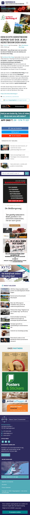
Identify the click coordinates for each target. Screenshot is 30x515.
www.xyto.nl (6, 435)
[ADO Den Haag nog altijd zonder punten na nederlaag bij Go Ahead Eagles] (5, 291)
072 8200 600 (7, 431)
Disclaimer (4, 484)
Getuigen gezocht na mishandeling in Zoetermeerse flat (19, 325)
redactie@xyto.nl (7, 433)
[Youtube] (6, 441)
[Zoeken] (27, 173)
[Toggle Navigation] (27, 3)
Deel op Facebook (16, 128)
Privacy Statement (6, 487)
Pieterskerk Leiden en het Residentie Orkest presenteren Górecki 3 (19, 339)
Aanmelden (5, 455)
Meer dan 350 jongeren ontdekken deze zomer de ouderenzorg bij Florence (17, 304)
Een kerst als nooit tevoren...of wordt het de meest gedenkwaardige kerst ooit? (18, 147)
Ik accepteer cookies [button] (15, 512)
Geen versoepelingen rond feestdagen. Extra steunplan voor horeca (19, 157)
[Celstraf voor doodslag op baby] (5, 333)
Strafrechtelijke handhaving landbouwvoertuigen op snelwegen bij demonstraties (18, 318)
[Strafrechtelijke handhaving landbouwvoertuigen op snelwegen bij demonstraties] (5, 319)
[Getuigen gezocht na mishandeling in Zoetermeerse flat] (5, 326)
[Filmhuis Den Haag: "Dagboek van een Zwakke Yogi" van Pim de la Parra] (5, 312)
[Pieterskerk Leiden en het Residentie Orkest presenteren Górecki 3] (5, 340)
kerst (3, 96)
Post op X (16, 132)
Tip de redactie (16, 136)
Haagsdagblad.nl (10, 2)
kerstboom (9, 96)
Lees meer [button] (18, 508)
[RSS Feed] (9, 441)
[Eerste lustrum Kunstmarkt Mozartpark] (5, 298)
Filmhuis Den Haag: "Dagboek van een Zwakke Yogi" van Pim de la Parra (19, 311)
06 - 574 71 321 (21, 120)
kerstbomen (15, 96)
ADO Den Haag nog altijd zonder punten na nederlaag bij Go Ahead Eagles (19, 290)
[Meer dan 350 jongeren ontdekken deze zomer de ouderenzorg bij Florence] (5, 305)
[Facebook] (2, 441)
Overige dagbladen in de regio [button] (10, 477)
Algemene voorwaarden (7, 481)
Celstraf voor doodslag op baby (19, 330)
